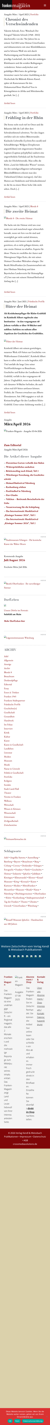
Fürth (27, 869)
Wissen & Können (12, 808)
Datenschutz (39, 1136)
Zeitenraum (9, 816)
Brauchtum (9, 676)
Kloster (32, 877)
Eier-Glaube (12, 495)
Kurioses (8, 885)
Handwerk (9, 720)
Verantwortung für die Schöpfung (22, 507)
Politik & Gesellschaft (14, 772)
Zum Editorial (12, 445)
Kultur (7, 736)
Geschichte (37, 869)
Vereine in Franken (12, 796)
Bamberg (8, 861)
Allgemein (8, 660)
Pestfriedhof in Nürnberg (18, 491)
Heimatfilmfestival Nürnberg (20, 482)
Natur (36, 889)
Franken (19, 869)
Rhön (8, 897)
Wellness (8, 800)
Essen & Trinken (11, 692)
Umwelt (7, 905)
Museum (8, 760)
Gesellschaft (9, 712)
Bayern (17, 861)
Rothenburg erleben (16, 487)
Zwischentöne (10, 824)
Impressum (25, 1136)
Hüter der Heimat (21, 306)
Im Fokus (8, 724)
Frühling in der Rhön (24, 117)
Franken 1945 (10, 696)
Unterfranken (19, 905)
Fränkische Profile (12, 704)
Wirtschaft (9, 804)
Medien (7, 756)
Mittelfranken (29, 885)
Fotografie (8, 869)
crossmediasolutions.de (25, 1144)
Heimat (7, 873)
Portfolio (8, 776)
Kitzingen (8, 877)
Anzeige (7, 664)
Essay (6, 688)
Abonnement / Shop (41, 999)
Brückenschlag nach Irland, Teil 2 (22, 470)
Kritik (6, 732)
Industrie (17, 873)
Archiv (7, 668)
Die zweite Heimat (22, 211)
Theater (7, 792)
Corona (16, 865)
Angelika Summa (17, 857)
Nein (17, 1421)
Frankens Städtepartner (14, 700)
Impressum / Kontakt (41, 1010)
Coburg (7, 865)
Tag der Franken (11, 901)
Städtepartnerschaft (35, 897)
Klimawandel (21, 877)
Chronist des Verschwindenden (22, 21)
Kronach (25, 881)
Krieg (16, 881)
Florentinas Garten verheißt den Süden (25, 462)
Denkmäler (27, 865)
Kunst (7, 740)
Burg (36, 861)
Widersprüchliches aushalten (20, 466)
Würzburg (32, 905)
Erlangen (38, 865)
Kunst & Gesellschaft (13, 744)
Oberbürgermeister (23, 893)
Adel (6, 656)
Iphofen (26, 873)
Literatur (8, 752)
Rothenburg (19, 897)
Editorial (8, 684)
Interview (8, 728)
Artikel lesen (9, 103)
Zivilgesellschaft (11, 820)
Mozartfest (9, 889)
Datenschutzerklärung (41, 1021)
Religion (8, 780)
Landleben (8, 748)
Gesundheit (9, 716)
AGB (26, 1140)
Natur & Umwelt (12, 768)
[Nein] (46, 1416)
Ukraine (33, 901)
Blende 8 (8, 672)
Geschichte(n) (10, 708)
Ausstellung (32, 857)
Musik (7, 764)
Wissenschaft (10, 812)
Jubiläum (36, 873)
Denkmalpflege (11, 680)
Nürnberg (8, 893)
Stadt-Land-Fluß (11, 788)
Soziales (7, 784)
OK (10, 1421)
